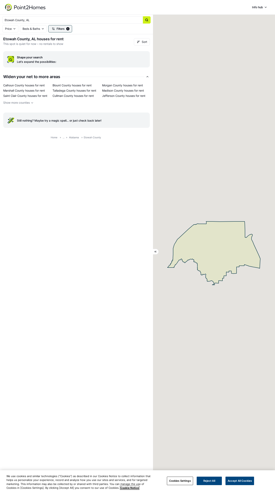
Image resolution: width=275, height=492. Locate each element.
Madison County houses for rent (123, 90)
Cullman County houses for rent (73, 95)
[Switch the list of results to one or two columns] (156, 251)
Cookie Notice (129, 487)
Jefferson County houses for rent (123, 95)
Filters (62, 28)
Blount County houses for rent (72, 85)
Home (54, 137)
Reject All (209, 480)
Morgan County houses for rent (122, 85)
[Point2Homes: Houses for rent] (25, 7)
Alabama (74, 137)
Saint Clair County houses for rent (25, 95)
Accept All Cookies (240, 480)
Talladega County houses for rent (74, 90)
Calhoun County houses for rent (24, 85)
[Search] (147, 20)
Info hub (257, 7)
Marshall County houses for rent (24, 90)
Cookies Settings (180, 480)
